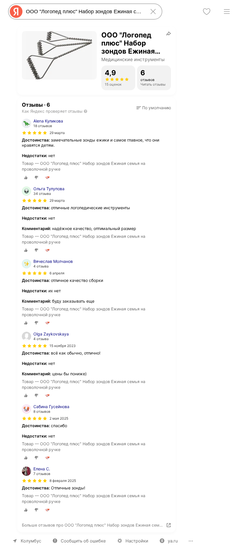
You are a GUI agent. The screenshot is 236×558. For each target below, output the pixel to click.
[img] (34, 133)
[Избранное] (206, 11)
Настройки (136, 541)
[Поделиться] (168, 33)
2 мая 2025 (59, 418)
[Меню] (227, 11)
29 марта (57, 133)
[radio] (26, 177)
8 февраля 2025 (63, 480)
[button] (153, 107)
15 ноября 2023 (63, 346)
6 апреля (57, 273)
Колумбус (31, 541)
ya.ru (173, 541)
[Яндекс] (16, 11)
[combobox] (84, 11)
